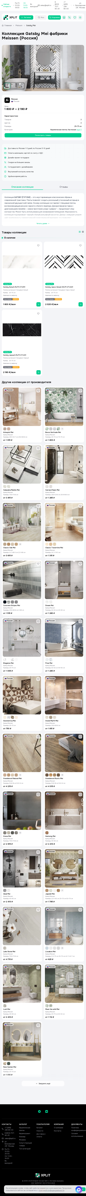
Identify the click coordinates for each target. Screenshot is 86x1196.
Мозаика (22, 1140)
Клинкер (22, 1137)
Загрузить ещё (44, 1084)
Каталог (40, 1128)
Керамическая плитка (58, 130)
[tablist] (43, 187)
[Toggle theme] (80, 17)
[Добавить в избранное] (38, 245)
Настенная (72, 130)
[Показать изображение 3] (21, 86)
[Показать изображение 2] (14, 86)
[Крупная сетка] (79, 231)
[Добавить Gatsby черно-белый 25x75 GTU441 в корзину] (80, 304)
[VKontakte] (46, 1111)
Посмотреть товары (43, 135)
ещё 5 (79, 130)
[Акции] (69, 17)
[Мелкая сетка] (83, 231)
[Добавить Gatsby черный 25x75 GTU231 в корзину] (38, 372)
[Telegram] (39, 1111)
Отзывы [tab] (64, 187)
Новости (40, 1131)
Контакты (57, 1131)
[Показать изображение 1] (7, 86)
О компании (58, 1128)
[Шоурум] (64, 17)
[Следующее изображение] (80, 68)
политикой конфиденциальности (51, 1190)
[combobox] (42, 17)
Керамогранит (24, 1134)
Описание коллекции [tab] (22, 187)
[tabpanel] (43, 209)
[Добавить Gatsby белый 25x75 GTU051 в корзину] (38, 304)
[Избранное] (75, 17)
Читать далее (42, 223)
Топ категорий (24, 1149)
